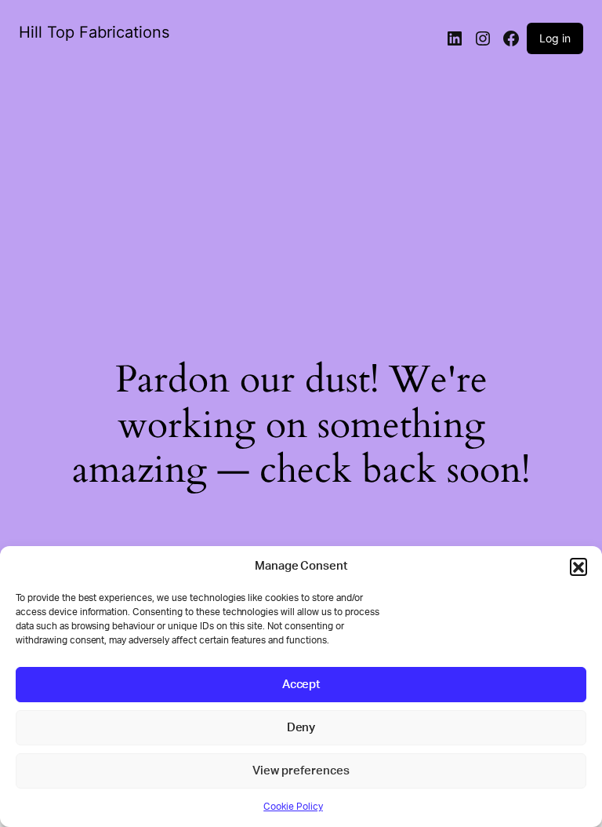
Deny (301, 728)
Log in (555, 38)
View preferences (301, 771)
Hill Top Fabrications (94, 32)
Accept (301, 684)
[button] (578, 566)
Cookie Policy (293, 806)
